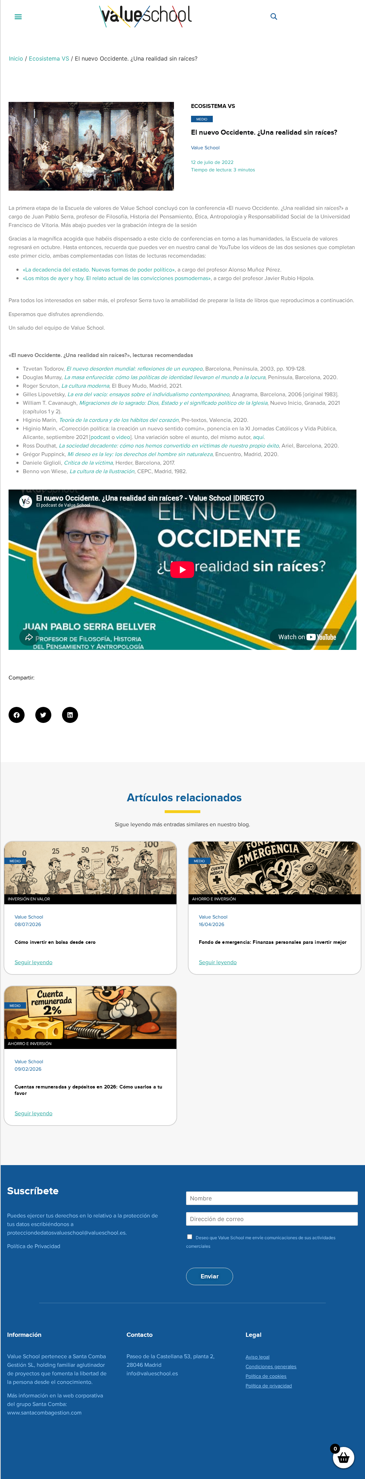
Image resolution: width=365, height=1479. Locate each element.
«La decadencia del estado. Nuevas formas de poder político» (99, 269)
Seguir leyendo (33, 962)
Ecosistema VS (49, 58)
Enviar (210, 1276)
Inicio (16, 58)
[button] (18, 16)
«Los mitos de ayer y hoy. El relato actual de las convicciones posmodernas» (117, 278)
